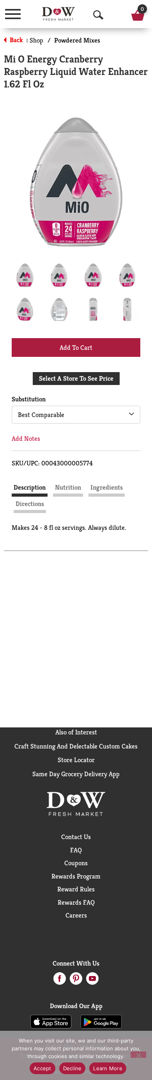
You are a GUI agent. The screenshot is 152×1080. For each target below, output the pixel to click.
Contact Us (76, 836)
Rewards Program (76, 876)
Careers (76, 915)
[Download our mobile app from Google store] (101, 1021)
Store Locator (76, 760)
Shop (36, 40)
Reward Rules (76, 889)
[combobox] (76, 414)
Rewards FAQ (76, 902)
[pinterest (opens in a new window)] (76, 981)
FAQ (76, 850)
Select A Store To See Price (76, 378)
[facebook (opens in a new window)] (59, 981)
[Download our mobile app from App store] (50, 1021)
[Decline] (138, 1054)
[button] (25, 275)
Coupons (76, 863)
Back (15, 40)
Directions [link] (30, 503)
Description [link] (30, 487)
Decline (72, 1068)
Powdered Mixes (77, 40)
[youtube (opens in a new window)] (92, 981)
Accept (42, 1068)
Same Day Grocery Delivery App (76, 774)
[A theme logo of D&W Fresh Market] (58, 14)
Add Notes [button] (26, 438)
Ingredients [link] (106, 487)
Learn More (107, 1068)
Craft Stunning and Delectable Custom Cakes (76, 746)
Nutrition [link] (68, 487)
